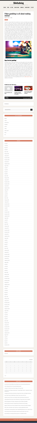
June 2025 (6, 169)
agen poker (6, 353)
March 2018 (6, 320)
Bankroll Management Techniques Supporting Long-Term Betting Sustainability (16, 401)
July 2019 (6, 288)
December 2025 (7, 157)
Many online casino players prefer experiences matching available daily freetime (16, 407)
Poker (8, 7)
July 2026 (6, 143)
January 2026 (7, 155)
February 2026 (7, 153)
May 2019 (6, 292)
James (11, 17)
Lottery (32, 7)
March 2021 (6, 248)
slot (5, 134)
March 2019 (6, 296)
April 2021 (6, 246)
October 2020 (7, 258)
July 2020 (6, 264)
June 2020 (6, 266)
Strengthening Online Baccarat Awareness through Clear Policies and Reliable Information (18, 393)
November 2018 (7, 304)
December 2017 (7, 326)
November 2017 (7, 328)
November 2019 (7, 280)
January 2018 (7, 324)
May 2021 (6, 244)
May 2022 (6, 222)
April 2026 (6, 149)
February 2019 (7, 298)
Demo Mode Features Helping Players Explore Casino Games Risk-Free (15, 395)
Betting (11, 7)
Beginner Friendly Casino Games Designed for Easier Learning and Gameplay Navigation (18, 405)
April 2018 (6, 318)
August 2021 (6, 238)
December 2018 (7, 302)
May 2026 (6, 147)
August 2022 (6, 218)
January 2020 (7, 276)
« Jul (5, 375)
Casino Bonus (27, 7)
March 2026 (6, 151)
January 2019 (7, 300)
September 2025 (7, 163)
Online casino (16, 7)
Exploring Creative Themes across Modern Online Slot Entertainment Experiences (17, 397)
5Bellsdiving (18, 3)
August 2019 (6, 286)
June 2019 (6, 290)
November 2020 (7, 256)
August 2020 (6, 262)
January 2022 (7, 228)
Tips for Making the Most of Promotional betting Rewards (13, 386)
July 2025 (6, 167)
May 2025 (6, 171)
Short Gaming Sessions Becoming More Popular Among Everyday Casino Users (16, 411)
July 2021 (6, 240)
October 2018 (7, 306)
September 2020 (7, 260)
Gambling (22, 7)
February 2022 (7, 226)
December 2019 (7, 278)
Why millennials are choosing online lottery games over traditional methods (15, 413)
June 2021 (6, 242)
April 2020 (6, 270)
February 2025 (7, 177)
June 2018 (6, 314)
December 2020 (7, 254)
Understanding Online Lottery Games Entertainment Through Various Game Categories (17, 399)
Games (6, 126)
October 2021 (7, 234)
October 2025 (7, 161)
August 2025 (6, 165)
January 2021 (7, 252)
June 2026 (6, 145)
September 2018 (7, 308)
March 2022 (6, 224)
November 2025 (7, 159)
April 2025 (6, 173)
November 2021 (7, 232)
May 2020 (6, 268)
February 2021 (7, 250)
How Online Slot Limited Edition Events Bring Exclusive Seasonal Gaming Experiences (17, 384)
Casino (4, 7)
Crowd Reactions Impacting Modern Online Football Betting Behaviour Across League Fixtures (18, 409)
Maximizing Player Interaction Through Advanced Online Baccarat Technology (16, 403)
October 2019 (7, 282)
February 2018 (7, 322)
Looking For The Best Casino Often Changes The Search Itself (14, 388)
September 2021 (7, 236)
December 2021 (7, 230)
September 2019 (7, 284)
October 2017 (7, 330)
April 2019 (6, 294)
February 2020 (7, 274)
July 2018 (6, 312)
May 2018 (6, 316)
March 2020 (6, 272)
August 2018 (6, 310)
